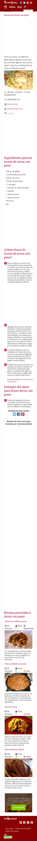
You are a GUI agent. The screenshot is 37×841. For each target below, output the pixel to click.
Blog (19, 7)
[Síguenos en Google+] (28, 3)
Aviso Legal (9, 828)
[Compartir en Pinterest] (22, 414)
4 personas (12, 104)
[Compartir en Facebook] (18, 414)
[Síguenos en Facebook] (21, 3)
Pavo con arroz (11, 707)
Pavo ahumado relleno (14, 749)
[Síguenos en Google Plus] (28, 822)
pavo (17, 171)
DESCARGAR (19, 807)
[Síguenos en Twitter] (24, 3)
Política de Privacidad (23, 828)
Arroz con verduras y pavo (16, 621)
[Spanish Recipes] (25, 7)
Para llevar (10, 113)
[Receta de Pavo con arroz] (18, 733)
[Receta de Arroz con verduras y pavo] (18, 648)
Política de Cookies (12, 831)
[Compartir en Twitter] (14, 414)
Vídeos (12, 7)
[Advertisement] (18, 35)
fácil (18, 99)
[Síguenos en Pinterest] (31, 3)
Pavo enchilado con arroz (15, 664)
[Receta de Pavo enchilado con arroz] (18, 690)
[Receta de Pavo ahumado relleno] (18, 776)
